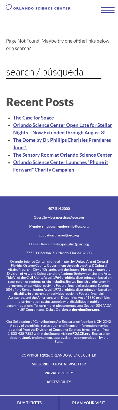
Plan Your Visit (88, 403)
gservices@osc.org (70, 217)
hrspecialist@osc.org (73, 244)
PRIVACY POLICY (59, 373)
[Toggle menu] (105, 9)
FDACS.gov (81, 333)
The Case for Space (33, 117)
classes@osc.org (67, 235)
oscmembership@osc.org (69, 226)
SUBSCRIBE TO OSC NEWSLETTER (59, 364)
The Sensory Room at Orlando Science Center (62, 155)
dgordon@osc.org (85, 309)
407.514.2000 (59, 208)
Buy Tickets (29, 403)
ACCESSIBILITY (59, 382)
